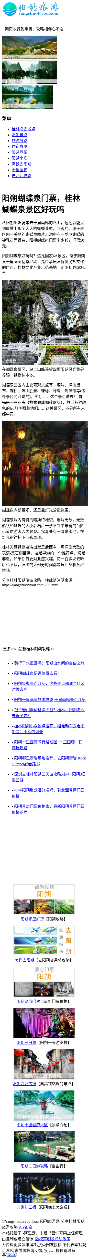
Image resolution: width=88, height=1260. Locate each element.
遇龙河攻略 (21, 176)
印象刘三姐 (26, 1207)
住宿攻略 (19, 146)
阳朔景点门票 (28, 1001)
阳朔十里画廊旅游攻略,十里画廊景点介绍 (50, 700)
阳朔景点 (19, 135)
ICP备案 (26, 1227)
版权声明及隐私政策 (52, 1239)
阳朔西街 (19, 152)
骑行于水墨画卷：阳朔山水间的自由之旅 (49, 663)
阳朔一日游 (26, 1043)
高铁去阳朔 (21, 164)
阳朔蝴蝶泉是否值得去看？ (37, 673)
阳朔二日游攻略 (34, 1166)
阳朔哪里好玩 (32, 919)
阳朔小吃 (19, 158)
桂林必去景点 (23, 129)
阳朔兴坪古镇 (24, 1084)
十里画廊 (19, 170)
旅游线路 (19, 141)
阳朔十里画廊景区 (32, 1125)
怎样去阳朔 (24, 960)
